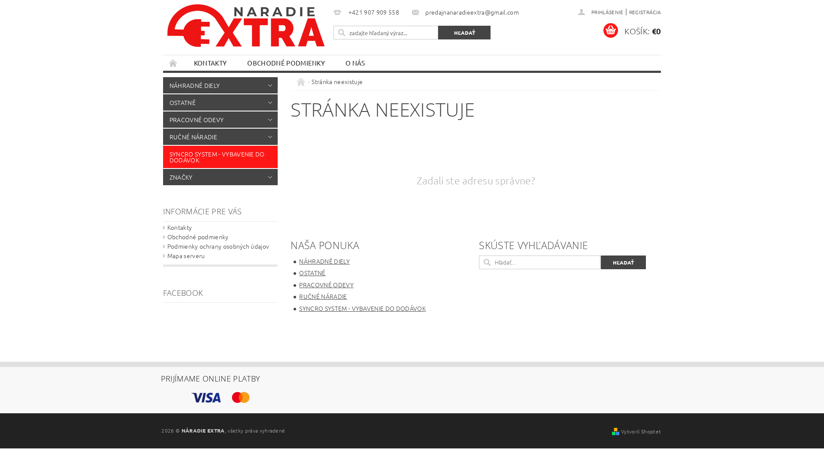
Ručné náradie (193, 136)
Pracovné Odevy (197, 119)
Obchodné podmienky (286, 63)
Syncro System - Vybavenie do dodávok (217, 157)
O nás (355, 63)
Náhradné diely (195, 85)
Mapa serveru (186, 255)
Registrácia (645, 12)
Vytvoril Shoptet (641, 431)
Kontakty (210, 63)
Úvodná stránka (173, 62)
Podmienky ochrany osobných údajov (218, 246)
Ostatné (183, 102)
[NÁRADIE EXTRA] (246, 30)
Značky (181, 177)
